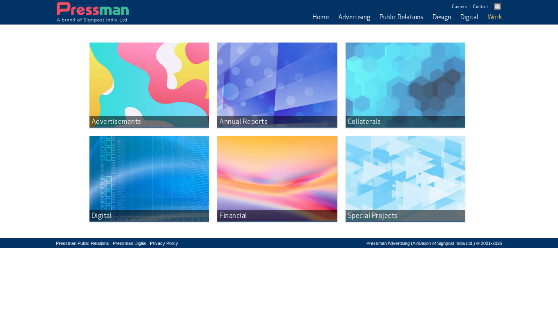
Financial (233, 215)
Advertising (354, 17)
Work (495, 17)
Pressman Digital (129, 243)
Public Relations (401, 17)
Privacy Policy (164, 243)
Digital (469, 17)
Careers (459, 6)
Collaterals (364, 121)
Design (442, 17)
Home (320, 17)
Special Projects (373, 215)
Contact (480, 6)
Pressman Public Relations (82, 243)
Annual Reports (243, 121)
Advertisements (116, 121)
